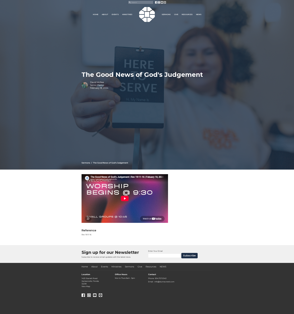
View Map (86, 286)
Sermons (166, 14)
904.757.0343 (160, 278)
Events (115, 14)
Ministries (127, 14)
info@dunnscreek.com (164, 282)
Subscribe (189, 255)
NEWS (198, 14)
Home (95, 14)
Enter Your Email (155, 251)
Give (176, 14)
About (105, 14)
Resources (187, 14)
